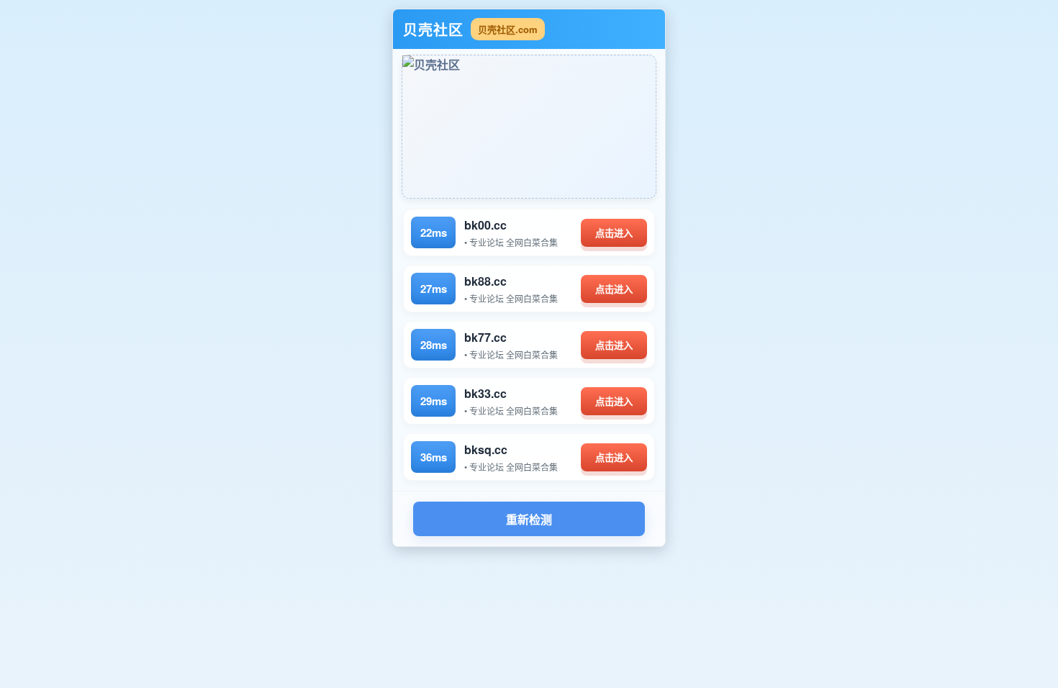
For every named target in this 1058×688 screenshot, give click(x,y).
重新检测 (529, 520)
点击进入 (614, 233)
